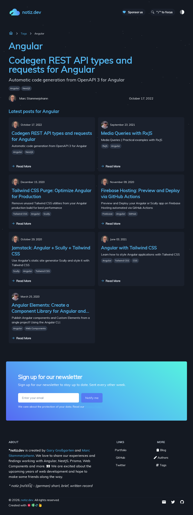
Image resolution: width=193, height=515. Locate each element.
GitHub (132, 213)
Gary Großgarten (61, 450)
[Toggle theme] (182, 12)
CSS (135, 260)
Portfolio (120, 450)
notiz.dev (27, 500)
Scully (47, 213)
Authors (163, 457)
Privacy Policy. (93, 406)
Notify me (92, 398)
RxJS (105, 146)
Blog (163, 450)
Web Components (36, 328)
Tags (24, 33)
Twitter (121, 465)
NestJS (26, 88)
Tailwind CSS (20, 213)
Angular (14, 88)
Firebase (108, 213)
